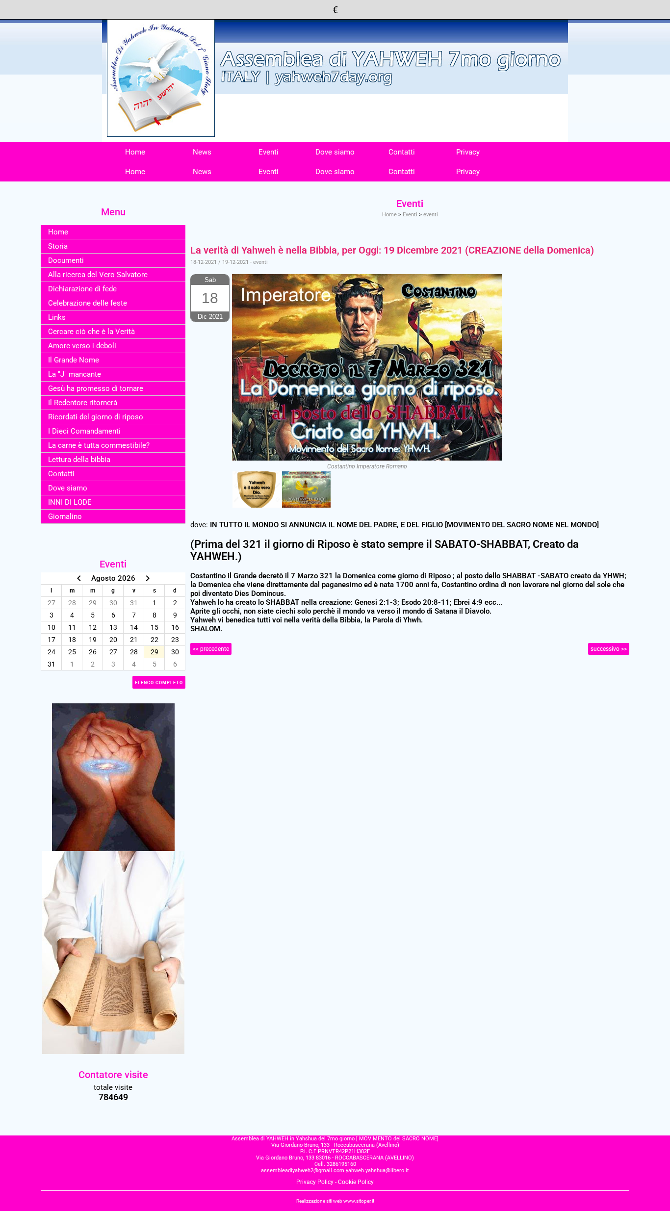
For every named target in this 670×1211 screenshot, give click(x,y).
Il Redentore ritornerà (82, 402)
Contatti (401, 152)
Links (57, 317)
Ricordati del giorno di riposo (95, 416)
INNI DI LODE (70, 502)
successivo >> (609, 648)
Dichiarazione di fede (82, 288)
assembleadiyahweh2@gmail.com (302, 1170)
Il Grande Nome (73, 360)
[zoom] (256, 489)
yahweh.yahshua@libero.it (377, 1170)
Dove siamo (335, 152)
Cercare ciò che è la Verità (91, 331)
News (202, 152)
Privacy (468, 152)
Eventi (268, 152)
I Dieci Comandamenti (84, 431)
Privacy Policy (315, 1182)
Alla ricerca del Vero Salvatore (98, 274)
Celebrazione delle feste (87, 303)
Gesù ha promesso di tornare (95, 388)
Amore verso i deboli (82, 345)
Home (135, 152)
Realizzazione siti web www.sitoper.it (335, 1201)
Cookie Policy (356, 1182)
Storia (58, 246)
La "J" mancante (74, 374)
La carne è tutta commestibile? (99, 445)
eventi (430, 214)
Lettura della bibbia (79, 459)
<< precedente (211, 648)
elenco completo (159, 682)
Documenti (66, 260)
